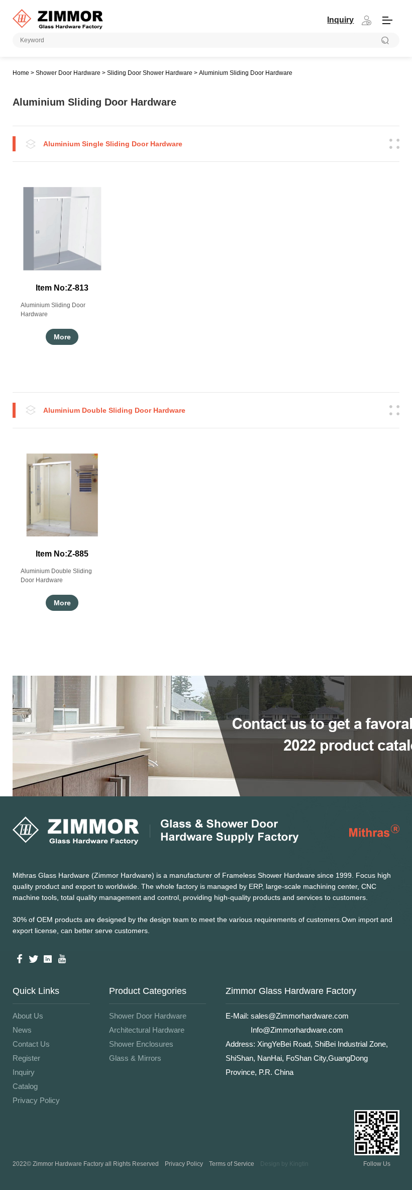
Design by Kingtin (284, 1163)
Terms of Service (231, 1163)
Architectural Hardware (146, 1030)
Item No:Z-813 (62, 288)
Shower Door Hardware (68, 72)
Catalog (25, 1086)
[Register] (366, 20)
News (22, 1030)
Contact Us (31, 1044)
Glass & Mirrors (135, 1058)
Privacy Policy (36, 1100)
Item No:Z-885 (62, 554)
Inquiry (24, 1072)
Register (26, 1058)
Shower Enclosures (141, 1044)
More (62, 337)
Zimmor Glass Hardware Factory (291, 991)
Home (21, 72)
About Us (28, 1016)
